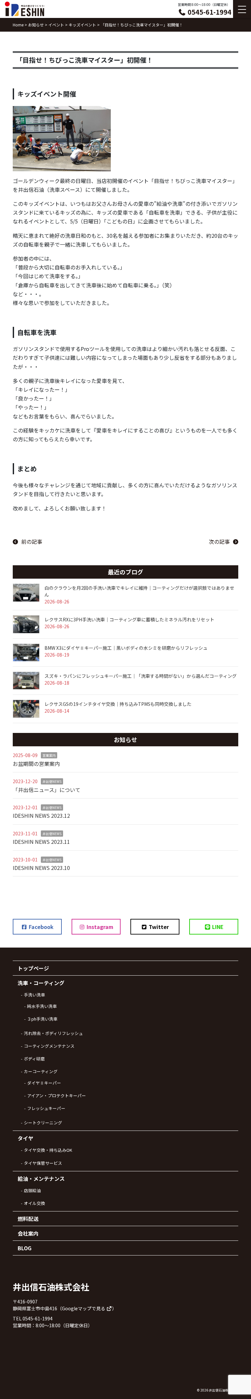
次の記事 (219, 541)
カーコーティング (41, 1071)
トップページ (33, 968)
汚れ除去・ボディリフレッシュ (53, 1033)
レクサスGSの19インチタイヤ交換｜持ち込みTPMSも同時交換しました (118, 704)
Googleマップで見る (84, 1308)
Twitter (158, 927)
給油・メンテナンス (41, 1178)
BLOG (24, 1248)
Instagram (99, 927)
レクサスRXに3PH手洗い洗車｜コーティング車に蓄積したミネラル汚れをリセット (129, 619)
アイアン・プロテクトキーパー (56, 1095)
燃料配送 (28, 1219)
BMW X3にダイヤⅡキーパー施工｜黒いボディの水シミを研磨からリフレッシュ (126, 648)
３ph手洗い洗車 (42, 1019)
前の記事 (31, 541)
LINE (217, 927)
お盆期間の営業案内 (36, 764)
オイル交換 (34, 1203)
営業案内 (49, 755)
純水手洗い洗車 (42, 1006)
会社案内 (28, 1233)
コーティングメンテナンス (49, 1046)
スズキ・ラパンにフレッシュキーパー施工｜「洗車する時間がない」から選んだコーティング (140, 676)
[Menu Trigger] (242, 9)
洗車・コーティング (41, 983)
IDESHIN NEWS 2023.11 (41, 841)
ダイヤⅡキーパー (44, 1083)
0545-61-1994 (208, 12)
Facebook (40, 927)
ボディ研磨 (34, 1059)
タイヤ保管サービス (43, 1163)
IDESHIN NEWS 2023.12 (41, 815)
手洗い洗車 (34, 995)
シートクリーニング (43, 1122)
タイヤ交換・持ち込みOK (48, 1150)
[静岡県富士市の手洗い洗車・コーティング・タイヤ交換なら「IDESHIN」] (24, 9)
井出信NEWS (51, 781)
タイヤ (25, 1138)
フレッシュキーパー (46, 1108)
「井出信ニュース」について (46, 790)
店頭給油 (32, 1190)
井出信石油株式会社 (223, 1390)
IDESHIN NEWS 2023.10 (41, 868)
